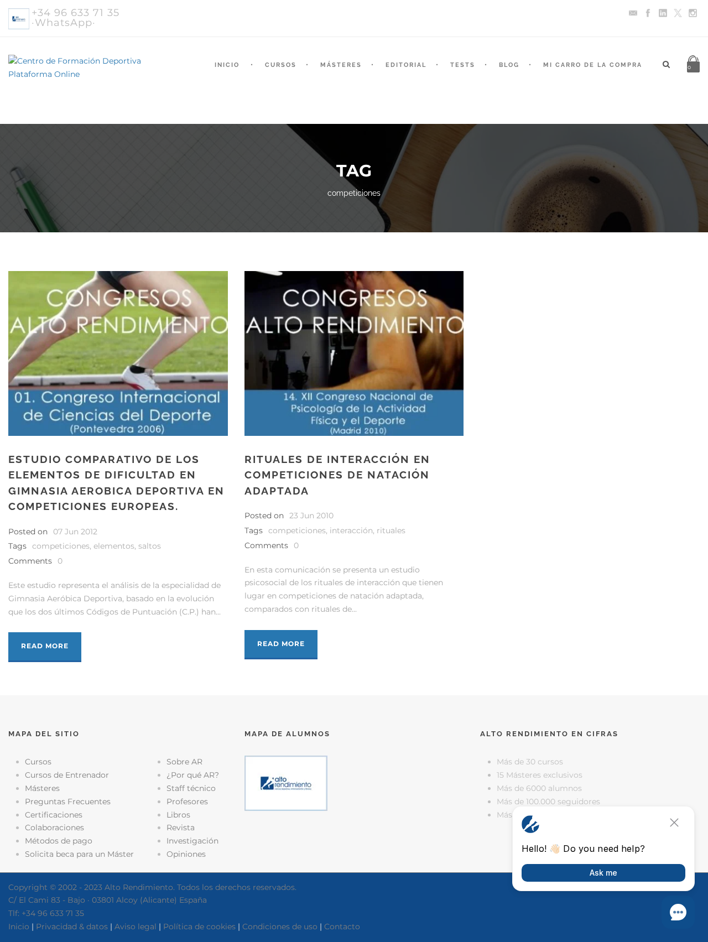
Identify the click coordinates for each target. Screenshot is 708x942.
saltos (149, 546)
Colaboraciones (54, 827)
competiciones (61, 546)
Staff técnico (191, 788)
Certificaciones (53, 815)
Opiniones (186, 854)
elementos (113, 546)
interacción (351, 530)
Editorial (406, 65)
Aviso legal (135, 926)
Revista (180, 827)
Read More (45, 646)
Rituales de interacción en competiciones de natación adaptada (337, 475)
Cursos (280, 65)
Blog (509, 65)
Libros (178, 815)
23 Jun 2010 (311, 516)
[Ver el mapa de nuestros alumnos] (285, 783)
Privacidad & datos (72, 926)
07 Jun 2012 (75, 532)
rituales (391, 530)
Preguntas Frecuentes (68, 801)
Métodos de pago (58, 841)
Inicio (227, 65)
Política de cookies (199, 926)
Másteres (341, 65)
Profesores (187, 801)
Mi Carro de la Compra (592, 65)
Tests (462, 65)
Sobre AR (184, 762)
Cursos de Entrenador (67, 775)
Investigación (192, 841)
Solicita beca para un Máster (79, 854)
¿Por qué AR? (192, 775)
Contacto (342, 926)
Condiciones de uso (279, 926)
